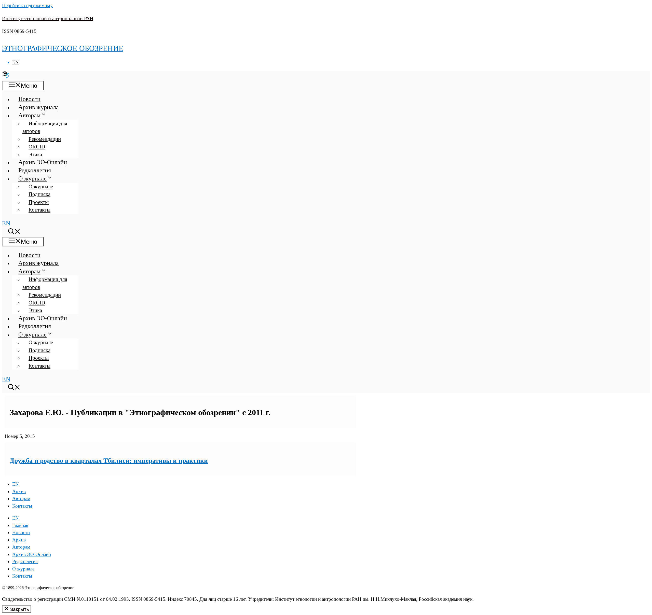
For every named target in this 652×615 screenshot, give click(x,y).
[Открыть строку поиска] (14, 232)
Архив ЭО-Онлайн (42, 162)
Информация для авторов (44, 127)
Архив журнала (38, 107)
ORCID (37, 147)
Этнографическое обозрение (62, 48)
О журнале (32, 178)
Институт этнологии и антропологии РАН (47, 18)
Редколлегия (34, 170)
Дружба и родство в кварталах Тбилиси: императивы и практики (109, 460)
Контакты (39, 210)
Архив (19, 491)
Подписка (39, 194)
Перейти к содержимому (27, 5)
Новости (29, 99)
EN (15, 62)
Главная (20, 525)
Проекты (39, 202)
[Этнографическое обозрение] (6, 76)
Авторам (29, 115)
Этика (35, 154)
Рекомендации (45, 139)
